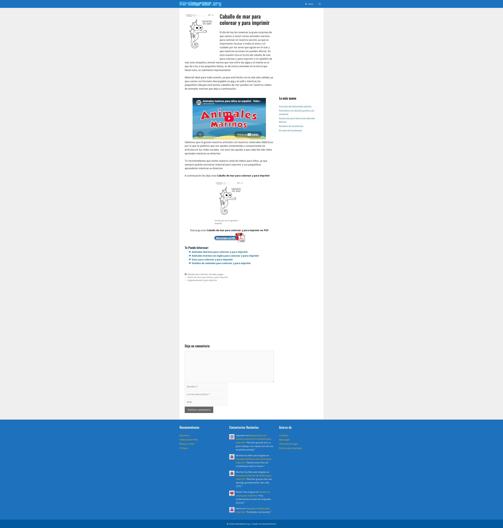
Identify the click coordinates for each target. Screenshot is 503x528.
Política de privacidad (290, 448)
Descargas (284, 439)
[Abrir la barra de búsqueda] (320, 4)
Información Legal (288, 443)
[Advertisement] (229, 308)
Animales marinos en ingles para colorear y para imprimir (225, 255)
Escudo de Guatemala (290, 130)
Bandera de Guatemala (291, 126)
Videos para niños (188, 439)
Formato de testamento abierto (295, 106)
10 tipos (183, 448)
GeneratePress (269, 523)
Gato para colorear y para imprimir (212, 259)
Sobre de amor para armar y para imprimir (208, 277)
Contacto (283, 435)
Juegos (220, 274)
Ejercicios (184, 435)
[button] (309, 4)
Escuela (212, 274)
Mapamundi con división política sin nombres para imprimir (253, 439)
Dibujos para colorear (198, 274)
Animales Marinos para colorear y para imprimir (220, 251)
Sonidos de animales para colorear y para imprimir (221, 263)
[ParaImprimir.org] (201, 4)
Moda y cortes (186, 443)
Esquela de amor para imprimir (202, 280)
